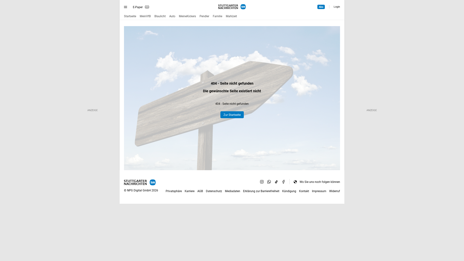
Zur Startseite (232, 115)
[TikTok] (276, 182)
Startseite (130, 16)
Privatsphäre (174, 191)
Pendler (204, 16)
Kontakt (304, 191)
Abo (321, 6)
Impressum (319, 191)
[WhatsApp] (269, 182)
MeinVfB (145, 16)
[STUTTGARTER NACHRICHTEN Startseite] (232, 6)
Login (337, 6)
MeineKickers (187, 16)
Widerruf (334, 191)
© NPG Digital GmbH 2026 (141, 190)
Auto (172, 16)
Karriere (189, 191)
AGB (200, 191)
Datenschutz (214, 191)
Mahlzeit (231, 16)
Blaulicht (160, 16)
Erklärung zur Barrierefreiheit (261, 191)
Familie (217, 16)
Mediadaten (232, 191)
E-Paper (138, 7)
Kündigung (289, 191)
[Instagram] (262, 182)
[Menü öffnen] (125, 7)
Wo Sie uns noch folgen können (320, 182)
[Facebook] (284, 182)
